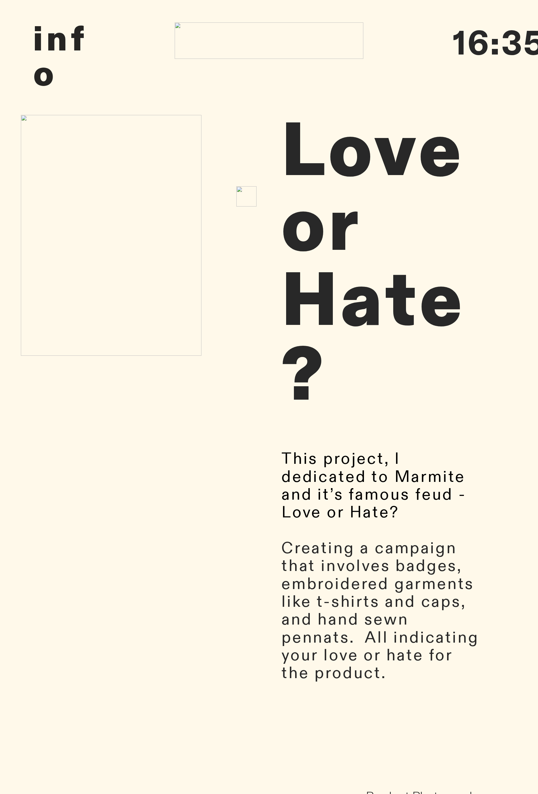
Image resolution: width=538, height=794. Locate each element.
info (60, 57)
